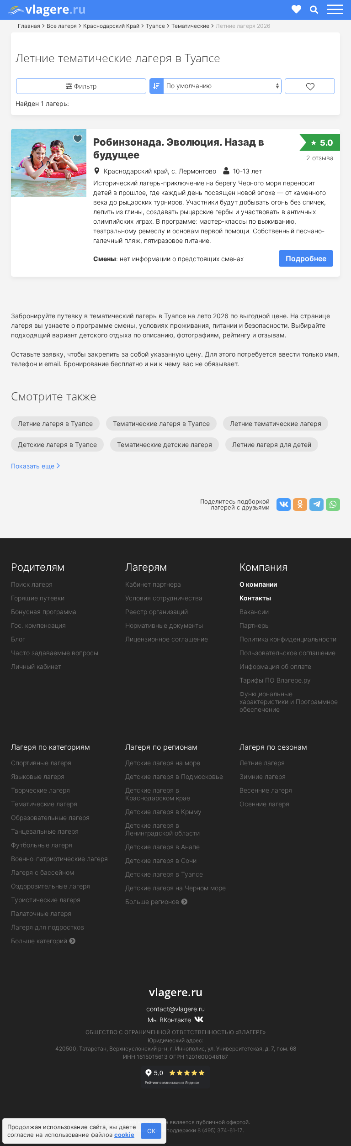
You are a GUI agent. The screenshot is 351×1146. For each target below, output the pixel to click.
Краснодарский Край (111, 25)
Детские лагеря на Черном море (175, 888)
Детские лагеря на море (162, 763)
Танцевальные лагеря (45, 831)
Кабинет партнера (153, 584)
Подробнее (306, 258)
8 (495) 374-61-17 (220, 1130)
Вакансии (254, 611)
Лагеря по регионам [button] (161, 747)
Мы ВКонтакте (170, 1020)
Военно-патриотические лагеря (59, 858)
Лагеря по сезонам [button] (273, 747)
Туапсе (155, 25)
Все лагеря (62, 25)
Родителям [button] (37, 567)
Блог (18, 639)
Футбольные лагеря (41, 845)
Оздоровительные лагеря (50, 886)
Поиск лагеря (32, 584)
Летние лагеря (262, 763)
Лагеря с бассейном (42, 872)
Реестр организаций (156, 611)
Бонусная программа (43, 611)
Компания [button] (263, 567)
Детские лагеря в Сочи (161, 860)
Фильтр (84, 86)
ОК (151, 1131)
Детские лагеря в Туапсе (164, 874)
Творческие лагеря (40, 790)
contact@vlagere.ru (175, 1009)
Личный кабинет (36, 666)
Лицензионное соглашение (166, 639)
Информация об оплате (275, 666)
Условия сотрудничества (163, 598)
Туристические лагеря (45, 900)
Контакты (255, 598)
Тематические (190, 25)
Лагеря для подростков (47, 927)
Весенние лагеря (265, 790)
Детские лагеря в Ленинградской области (162, 829)
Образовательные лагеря (50, 817)
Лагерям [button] (146, 567)
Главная (29, 25)
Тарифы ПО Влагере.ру (275, 680)
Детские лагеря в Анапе (162, 847)
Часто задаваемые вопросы (54, 653)
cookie (124, 1134)
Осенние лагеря (264, 804)
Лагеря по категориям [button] (50, 747)
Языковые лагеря (37, 776)
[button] (333, 10)
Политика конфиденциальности (287, 639)
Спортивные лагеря (41, 763)
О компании (258, 584)
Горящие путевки (37, 598)
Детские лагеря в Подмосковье (174, 776)
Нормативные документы (164, 625)
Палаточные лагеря (41, 913)
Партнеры (254, 625)
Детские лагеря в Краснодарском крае (157, 794)
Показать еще (32, 466)
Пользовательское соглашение (287, 653)
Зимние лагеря (262, 776)
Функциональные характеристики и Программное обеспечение (288, 701)
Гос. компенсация (38, 625)
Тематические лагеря (44, 804)
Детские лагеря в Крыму (163, 811)
